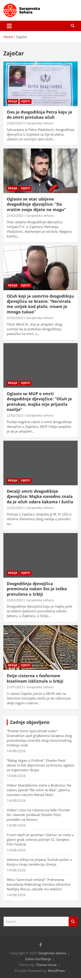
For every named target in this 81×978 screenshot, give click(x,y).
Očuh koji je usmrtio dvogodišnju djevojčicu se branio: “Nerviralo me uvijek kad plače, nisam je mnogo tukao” (40, 304)
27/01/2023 (15, 687)
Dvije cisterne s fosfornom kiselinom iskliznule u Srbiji (35, 678)
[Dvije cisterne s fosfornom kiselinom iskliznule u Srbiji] (40, 647)
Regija (12, 101)
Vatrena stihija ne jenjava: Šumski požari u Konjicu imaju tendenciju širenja (39, 861)
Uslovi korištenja (38, 959)
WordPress (56, 970)
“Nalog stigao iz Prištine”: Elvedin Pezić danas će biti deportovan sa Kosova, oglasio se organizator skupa (40, 765)
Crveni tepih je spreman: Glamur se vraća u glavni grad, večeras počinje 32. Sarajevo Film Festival (40, 839)
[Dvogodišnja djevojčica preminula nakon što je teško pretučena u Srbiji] (40, 555)
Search (73, 921)
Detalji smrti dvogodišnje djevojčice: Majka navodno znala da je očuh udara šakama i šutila (40, 496)
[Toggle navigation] (9, 26)
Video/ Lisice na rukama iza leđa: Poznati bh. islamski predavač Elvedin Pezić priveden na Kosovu (38, 815)
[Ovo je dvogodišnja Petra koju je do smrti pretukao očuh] (40, 83)
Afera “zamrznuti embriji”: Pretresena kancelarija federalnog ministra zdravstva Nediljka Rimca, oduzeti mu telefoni (38, 884)
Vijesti (25, 101)
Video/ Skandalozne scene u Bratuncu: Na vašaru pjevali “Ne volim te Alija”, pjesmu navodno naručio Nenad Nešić (39, 790)
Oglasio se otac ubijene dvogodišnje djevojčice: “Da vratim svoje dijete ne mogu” (36, 204)
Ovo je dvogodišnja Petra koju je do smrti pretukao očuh (39, 114)
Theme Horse (46, 964)
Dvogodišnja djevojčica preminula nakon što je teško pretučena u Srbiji (37, 589)
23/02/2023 (15, 123)
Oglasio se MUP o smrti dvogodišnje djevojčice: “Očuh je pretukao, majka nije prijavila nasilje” (39, 401)
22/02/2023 (15, 215)
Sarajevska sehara (40, 123)
